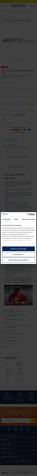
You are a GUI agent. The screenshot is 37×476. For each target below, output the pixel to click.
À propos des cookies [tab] (28, 219)
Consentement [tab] (6, 219)
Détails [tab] (16, 219)
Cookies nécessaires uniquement (18, 260)
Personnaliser (17, 254)
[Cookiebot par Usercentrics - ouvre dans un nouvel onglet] (27, 214)
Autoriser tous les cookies (18, 248)
